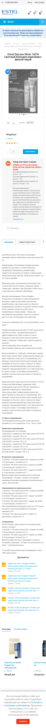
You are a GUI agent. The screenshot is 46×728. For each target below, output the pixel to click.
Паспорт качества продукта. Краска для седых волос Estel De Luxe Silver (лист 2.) (24, 599)
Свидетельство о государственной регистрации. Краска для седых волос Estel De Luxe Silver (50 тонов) (23, 578)
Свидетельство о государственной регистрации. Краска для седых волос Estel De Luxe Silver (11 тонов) (23, 566)
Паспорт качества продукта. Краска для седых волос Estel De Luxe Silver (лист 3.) (24, 609)
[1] (7, 143)
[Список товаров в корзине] (42, 14)
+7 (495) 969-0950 (11, 2)
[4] (15, 143)
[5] (17, 143)
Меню (11, 22)
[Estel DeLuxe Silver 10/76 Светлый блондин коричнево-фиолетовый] (23, 91)
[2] (9, 143)
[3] (12, 143)
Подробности (18, 219)
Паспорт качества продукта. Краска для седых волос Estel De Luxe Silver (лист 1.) (24, 589)
